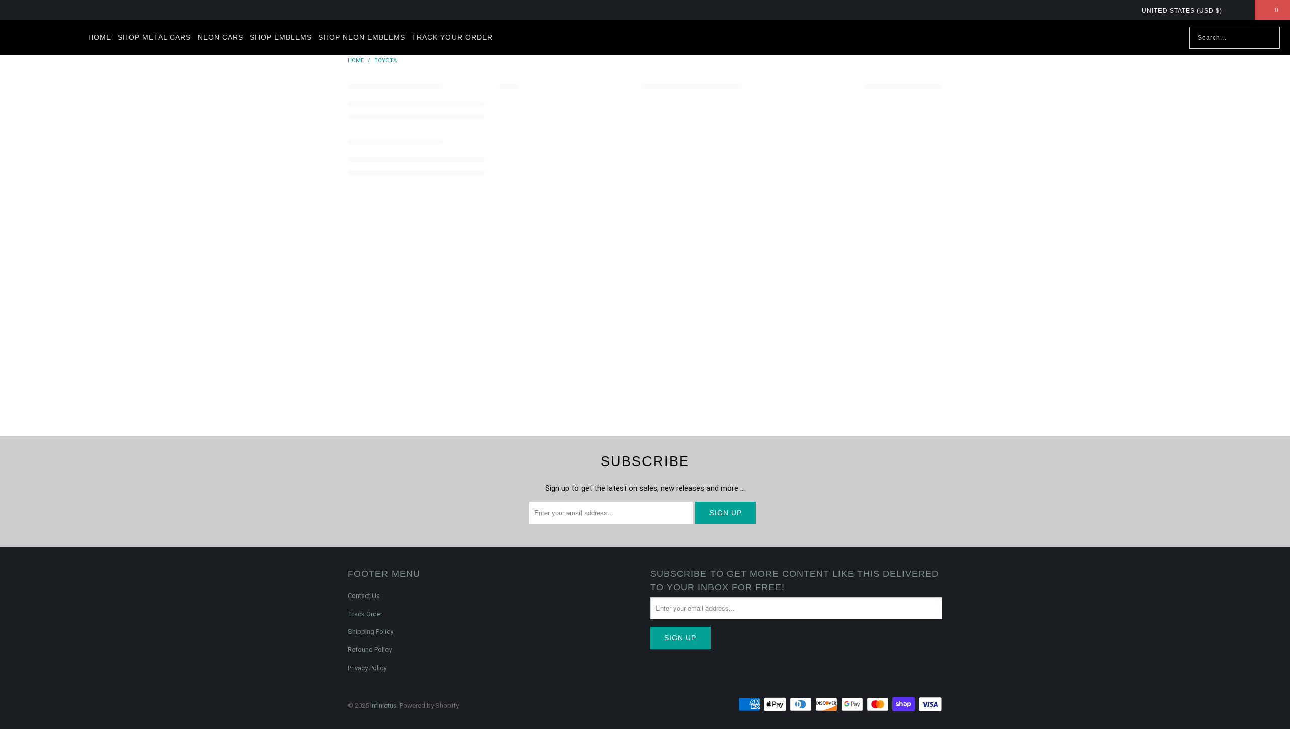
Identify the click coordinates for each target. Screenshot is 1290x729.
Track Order (365, 614)
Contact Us (364, 596)
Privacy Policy (367, 668)
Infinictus (383, 705)
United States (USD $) (1183, 10)
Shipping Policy (370, 631)
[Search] (1267, 38)
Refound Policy (370, 649)
